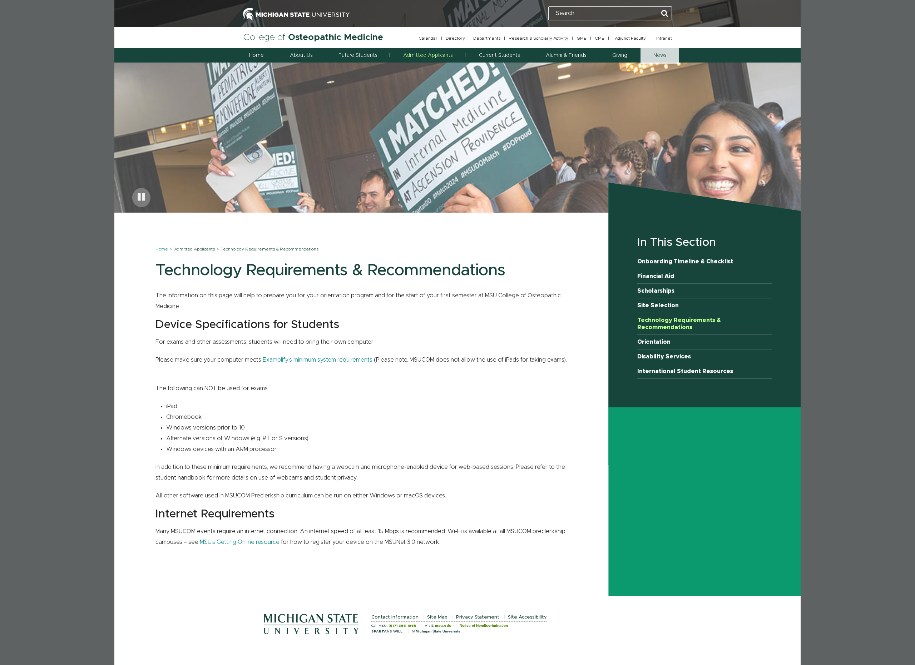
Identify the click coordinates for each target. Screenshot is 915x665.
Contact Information (395, 617)
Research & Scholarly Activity (538, 38)
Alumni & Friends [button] (566, 55)
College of (313, 37)
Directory (455, 38)
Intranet (664, 38)
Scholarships (655, 291)
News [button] (659, 55)
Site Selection (658, 305)
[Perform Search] (664, 13)
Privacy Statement (477, 617)
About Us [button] (301, 55)
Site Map (437, 617)
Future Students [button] (357, 55)
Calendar (428, 38)
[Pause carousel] (141, 197)
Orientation (654, 342)
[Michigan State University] (296, 13)
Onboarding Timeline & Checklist (685, 261)
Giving (619, 55)
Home (256, 55)
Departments (486, 38)
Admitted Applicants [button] (427, 55)
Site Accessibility (527, 617)
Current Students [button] (499, 55)
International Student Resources (685, 371)
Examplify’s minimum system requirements (317, 360)
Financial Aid (655, 276)
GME (582, 38)
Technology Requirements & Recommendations (679, 323)
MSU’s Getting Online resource (240, 542)
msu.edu (443, 625)
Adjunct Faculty (630, 38)
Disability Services (664, 356)
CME (599, 38)
